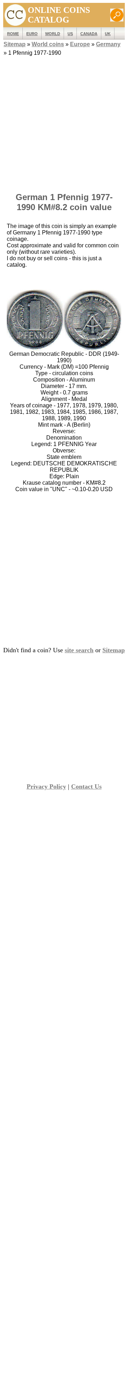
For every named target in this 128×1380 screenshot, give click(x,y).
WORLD (52, 34)
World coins (48, 44)
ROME (13, 34)
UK (108, 34)
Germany (108, 44)
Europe (80, 44)
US (70, 34)
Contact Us (86, 786)
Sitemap (15, 44)
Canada (88, 34)
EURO (32, 34)
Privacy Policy (46, 786)
